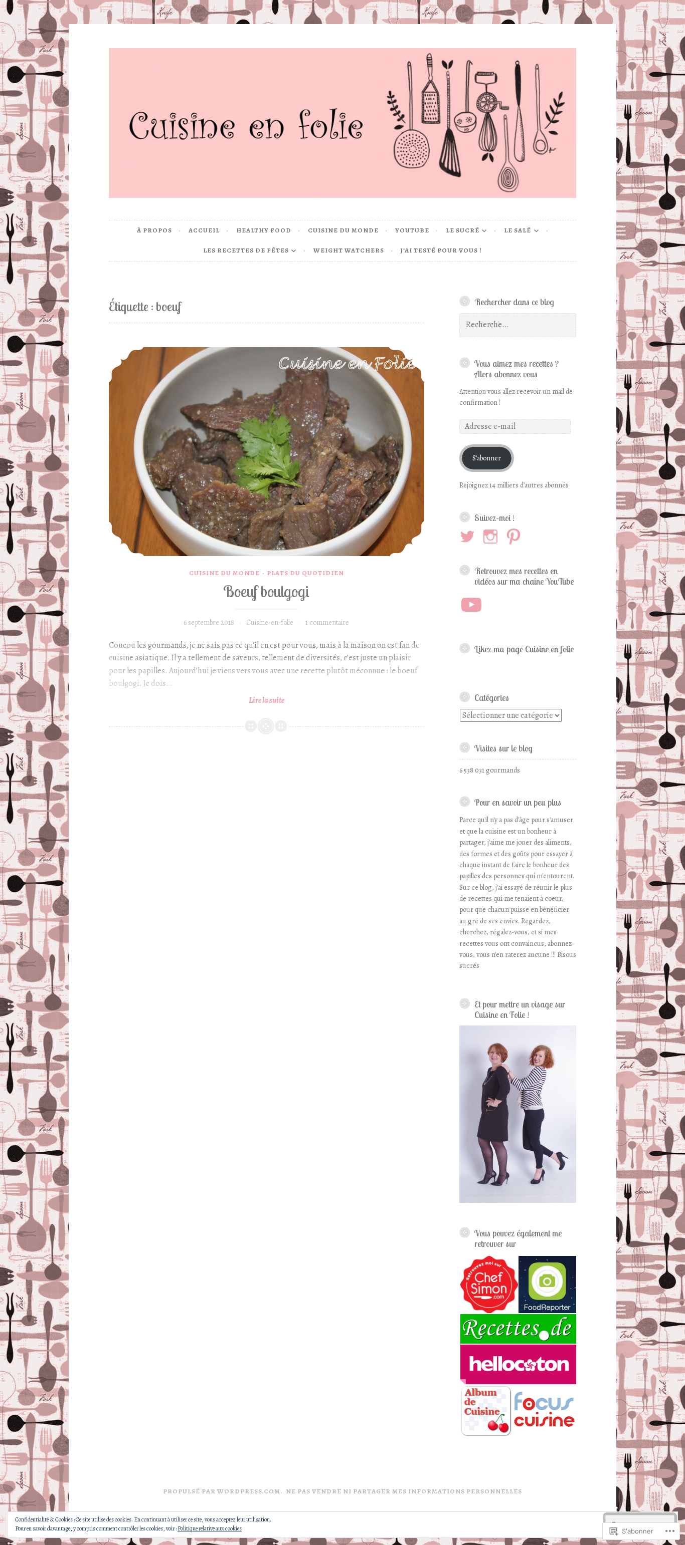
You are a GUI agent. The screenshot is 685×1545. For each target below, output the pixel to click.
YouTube (412, 230)
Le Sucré (462, 230)
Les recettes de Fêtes (246, 250)
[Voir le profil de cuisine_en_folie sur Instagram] (492, 537)
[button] (488, 1285)
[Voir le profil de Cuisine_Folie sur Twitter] (469, 537)
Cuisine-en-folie (269, 622)
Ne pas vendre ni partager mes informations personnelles (404, 1491)
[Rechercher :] (517, 325)
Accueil (204, 230)
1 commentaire (327, 622)
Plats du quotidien (305, 573)
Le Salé (517, 230)
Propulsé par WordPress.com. (223, 1491)
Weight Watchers (348, 250)
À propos (154, 230)
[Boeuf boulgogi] (267, 452)
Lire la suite (196, 700)
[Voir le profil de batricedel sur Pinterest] (515, 537)
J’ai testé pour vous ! (441, 250)
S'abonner (486, 458)
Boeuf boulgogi (266, 591)
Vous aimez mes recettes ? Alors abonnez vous (516, 368)
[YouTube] (471, 605)
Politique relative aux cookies (210, 1528)
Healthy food (263, 230)
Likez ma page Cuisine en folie (524, 648)
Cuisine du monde (343, 230)
